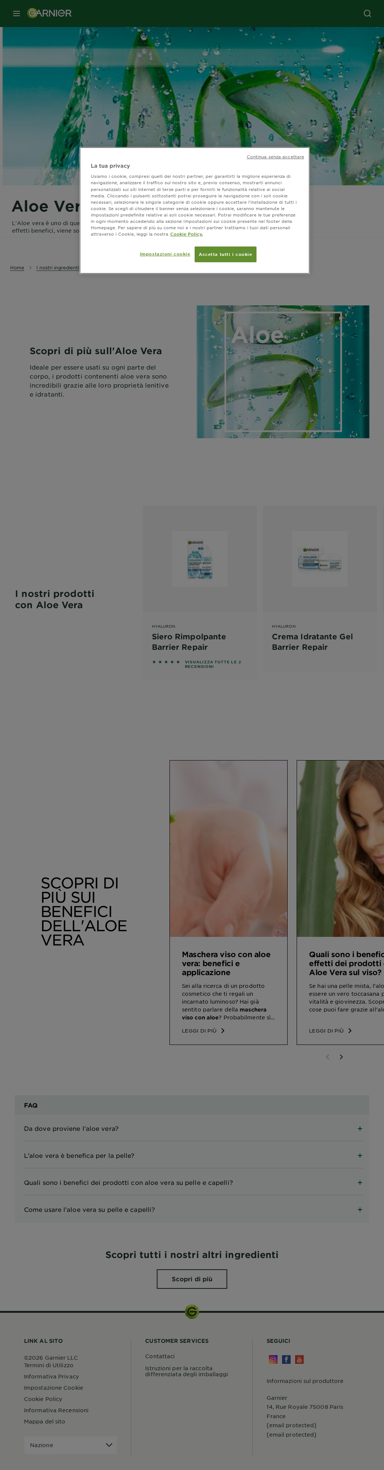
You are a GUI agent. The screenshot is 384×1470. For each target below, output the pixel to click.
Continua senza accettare (275, 156)
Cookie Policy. (186, 233)
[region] (195, 210)
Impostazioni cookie (165, 253)
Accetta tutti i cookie (225, 254)
